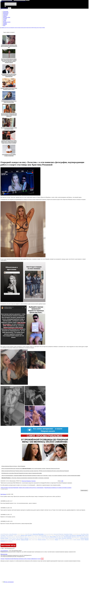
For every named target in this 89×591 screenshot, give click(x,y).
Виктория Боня (42, 535)
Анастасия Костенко (48, 534)
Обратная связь (4, 554)
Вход (4, 25)
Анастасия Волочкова (38, 534)
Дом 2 (26, 536)
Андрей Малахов (76, 534)
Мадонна (26, 538)
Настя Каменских (76, 538)
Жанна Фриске (31, 536)
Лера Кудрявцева (20, 538)
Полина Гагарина (42, 539)
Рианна (56, 539)
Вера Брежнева (35, 535)
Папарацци (5, 13)
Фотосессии (5, 12)
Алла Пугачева (28, 534)
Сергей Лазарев (76, 539)
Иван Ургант (38, 536)
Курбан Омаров (12, 538)
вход (2, 1)
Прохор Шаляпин (50, 539)
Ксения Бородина (84, 536)
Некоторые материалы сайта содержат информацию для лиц (28, 558)
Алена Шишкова (21, 534)
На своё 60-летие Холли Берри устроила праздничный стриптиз (9, 128)
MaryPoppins (3, 494)
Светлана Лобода (69, 539)
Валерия (29, 535)
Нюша (9, 539)
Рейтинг (5, 24)
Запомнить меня (9, 6)
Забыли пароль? (4, 7)
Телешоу (5, 23)
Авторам (2, 558)
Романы (5, 16)
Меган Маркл (58, 538)
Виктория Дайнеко (51, 535)
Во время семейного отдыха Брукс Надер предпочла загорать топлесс (9, 89)
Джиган (86, 535)
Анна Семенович (9, 535)
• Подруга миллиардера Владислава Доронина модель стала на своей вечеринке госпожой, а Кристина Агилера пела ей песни (30, 468)
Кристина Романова (26, 480)
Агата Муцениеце (5, 534)
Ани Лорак (83, 534)
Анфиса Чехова (17, 535)
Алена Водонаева (13, 534)
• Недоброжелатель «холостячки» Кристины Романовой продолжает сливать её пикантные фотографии (21, 473)
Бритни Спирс (24, 535)
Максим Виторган (33, 538)
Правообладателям (9, 558)
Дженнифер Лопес (80, 535)
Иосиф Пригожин (45, 536)
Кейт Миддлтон (59, 536)
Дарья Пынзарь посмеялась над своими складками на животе (57, 487)
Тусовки (5, 18)
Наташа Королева (84, 538)
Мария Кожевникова (50, 538)
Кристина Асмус (75, 536)
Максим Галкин (41, 538)
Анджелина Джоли (68, 534)
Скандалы (5, 14)
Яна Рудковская (8, 540)
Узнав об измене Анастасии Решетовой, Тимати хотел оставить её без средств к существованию (22, 487)
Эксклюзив (5, 11)
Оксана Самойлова (16, 539)
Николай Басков (4, 539)
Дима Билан (3, 536)
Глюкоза (67, 535)
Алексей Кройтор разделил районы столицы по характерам (9, 155)
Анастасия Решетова (58, 534)
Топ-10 (4, 19)
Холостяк (33, 480)
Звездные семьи (6, 17)
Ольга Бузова (24, 539)
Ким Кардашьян (67, 536)
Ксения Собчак (4, 538)
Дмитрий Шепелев (20, 536)
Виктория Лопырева (60, 535)
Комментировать (84, 490)
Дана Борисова (72, 535)
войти (9, 7)
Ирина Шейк (53, 536)
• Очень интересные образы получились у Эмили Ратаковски (13, 466)
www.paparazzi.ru (4, 550)
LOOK (4, 20)
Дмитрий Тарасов (10, 536)
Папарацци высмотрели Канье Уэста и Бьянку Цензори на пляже (8, 102)
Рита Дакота (61, 539)
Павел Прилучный (33, 539)
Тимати (82, 539)
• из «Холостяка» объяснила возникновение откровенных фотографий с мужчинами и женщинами (25, 477)
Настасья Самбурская (67, 538)
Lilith (62, 480)
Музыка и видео (6, 22)
